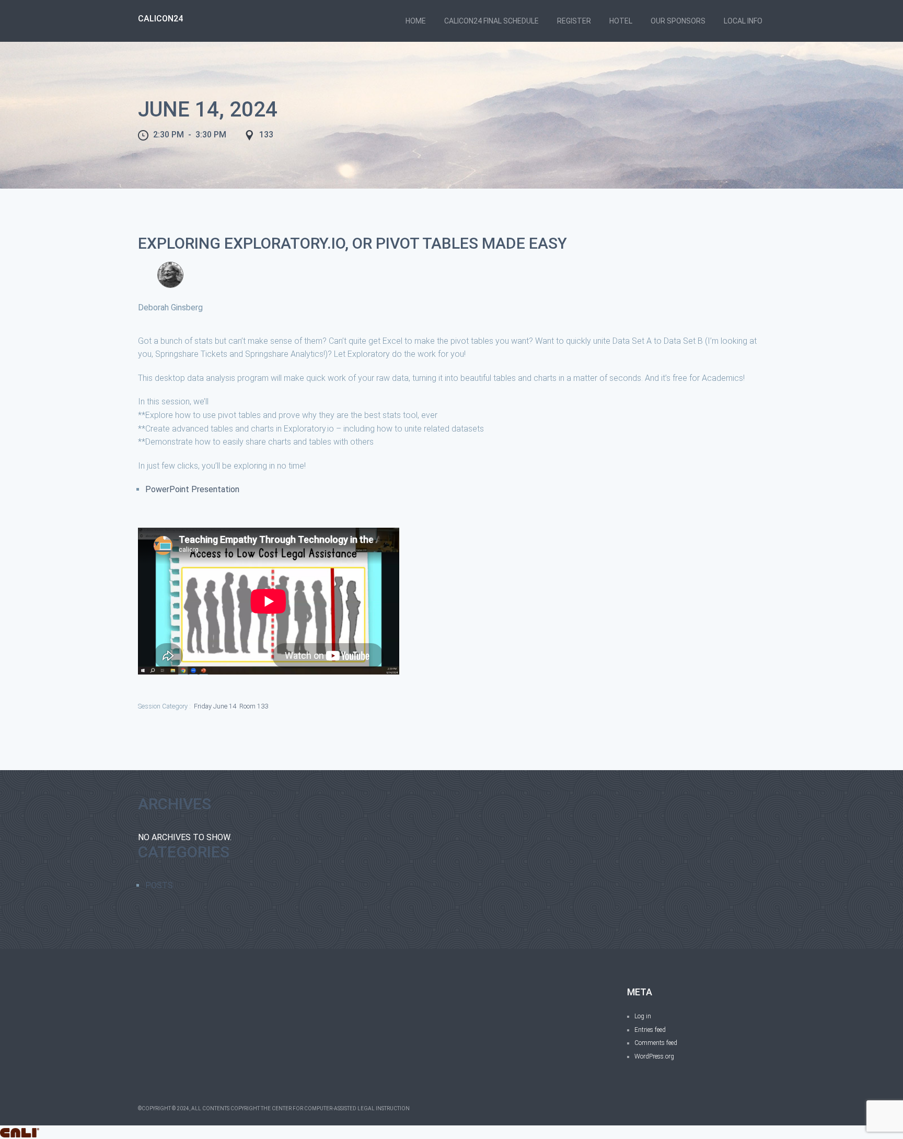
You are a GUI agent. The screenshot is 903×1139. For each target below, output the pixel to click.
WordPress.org (654, 1056)
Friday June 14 (215, 706)
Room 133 (253, 706)
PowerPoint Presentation (192, 489)
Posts (159, 885)
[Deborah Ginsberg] (170, 275)
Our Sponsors (678, 21)
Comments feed (655, 1043)
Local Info (743, 21)
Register (574, 21)
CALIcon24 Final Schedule (491, 21)
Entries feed (650, 1029)
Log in (642, 1016)
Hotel (620, 21)
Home (416, 21)
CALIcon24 (160, 19)
